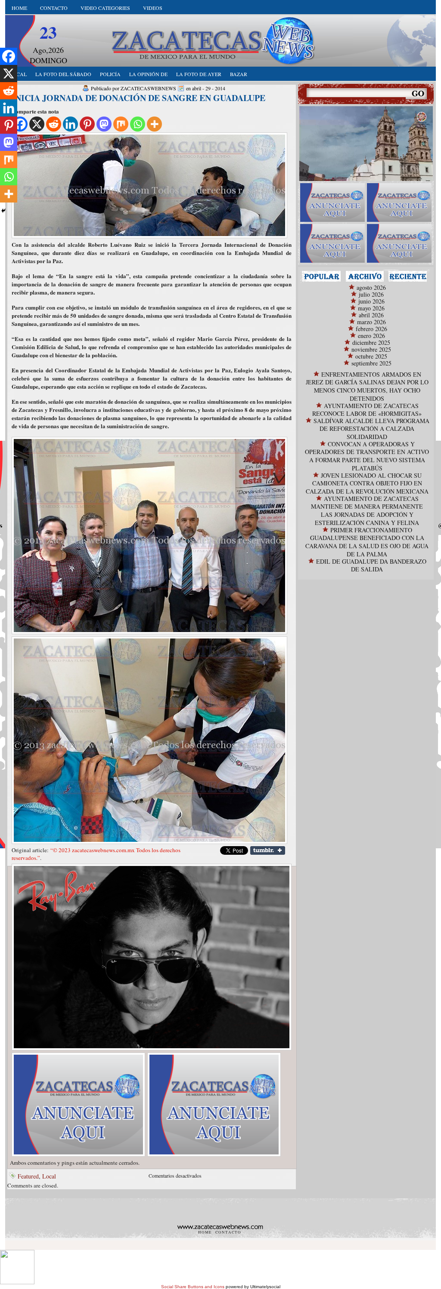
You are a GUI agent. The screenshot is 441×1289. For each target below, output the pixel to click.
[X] (36, 124)
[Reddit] (53, 124)
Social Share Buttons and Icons (192, 1286)
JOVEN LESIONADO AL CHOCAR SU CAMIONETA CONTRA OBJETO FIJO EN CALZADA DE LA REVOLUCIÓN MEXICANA (367, 483)
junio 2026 (371, 301)
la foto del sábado (63, 74)
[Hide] (3, 210)
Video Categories (105, 7)
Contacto (54, 7)
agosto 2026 (371, 287)
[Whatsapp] (137, 124)
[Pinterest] (87, 124)
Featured (28, 1176)
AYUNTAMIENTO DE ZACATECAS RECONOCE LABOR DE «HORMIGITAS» (367, 409)
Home (19, 7)
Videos (152, 7)
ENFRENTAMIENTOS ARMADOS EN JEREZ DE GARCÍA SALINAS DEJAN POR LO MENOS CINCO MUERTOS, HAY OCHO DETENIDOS (367, 386)
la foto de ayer (198, 74)
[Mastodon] (104, 124)
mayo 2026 (371, 308)
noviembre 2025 (371, 349)
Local (49, 1176)
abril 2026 (371, 315)
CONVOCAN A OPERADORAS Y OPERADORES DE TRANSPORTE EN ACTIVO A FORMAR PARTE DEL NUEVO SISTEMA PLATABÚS (367, 456)
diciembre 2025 (371, 342)
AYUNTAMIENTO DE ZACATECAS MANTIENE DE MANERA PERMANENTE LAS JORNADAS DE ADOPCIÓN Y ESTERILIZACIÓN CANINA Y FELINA (367, 510)
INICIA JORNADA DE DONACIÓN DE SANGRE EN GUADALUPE (138, 98)
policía (110, 74)
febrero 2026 (371, 329)
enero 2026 (371, 335)
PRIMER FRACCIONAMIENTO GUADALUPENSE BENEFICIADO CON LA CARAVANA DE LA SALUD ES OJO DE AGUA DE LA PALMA (367, 542)
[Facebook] (8, 56)
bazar (238, 74)
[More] (154, 124)
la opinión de (148, 74)
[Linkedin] (70, 124)
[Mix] (120, 124)
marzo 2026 (371, 322)
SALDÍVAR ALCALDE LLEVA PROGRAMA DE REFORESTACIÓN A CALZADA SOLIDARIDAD (371, 429)
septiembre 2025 (371, 363)
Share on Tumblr (267, 850)
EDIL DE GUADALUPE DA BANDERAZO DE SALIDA (371, 565)
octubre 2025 (371, 356)
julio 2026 (371, 294)
